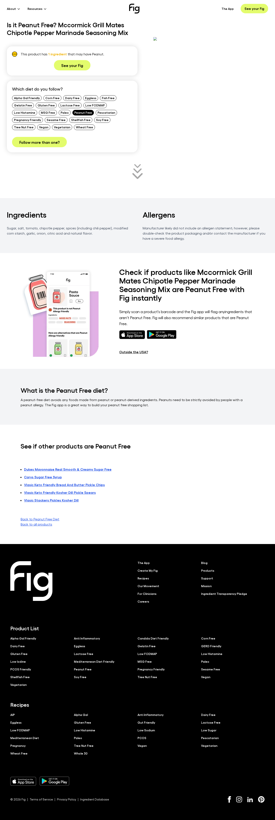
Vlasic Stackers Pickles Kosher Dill (51, 500)
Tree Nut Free (24, 127)
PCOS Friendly (20, 669)
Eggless (90, 98)
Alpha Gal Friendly (27, 98)
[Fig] (134, 8)
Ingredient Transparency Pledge (224, 593)
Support (207, 578)
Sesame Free (56, 119)
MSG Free (48, 112)
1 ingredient (57, 54)
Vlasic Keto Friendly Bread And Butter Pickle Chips (64, 485)
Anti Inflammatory (87, 638)
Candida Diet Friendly (153, 638)
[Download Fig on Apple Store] (23, 781)
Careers (143, 601)
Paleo (65, 112)
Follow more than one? (39, 142)
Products (207, 570)
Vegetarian (62, 127)
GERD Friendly (211, 645)
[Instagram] (239, 799)
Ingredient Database (94, 799)
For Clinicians (147, 593)
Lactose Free (70, 105)
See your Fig (254, 8)
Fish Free (108, 98)
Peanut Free (83, 112)
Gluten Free (46, 105)
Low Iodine (18, 661)
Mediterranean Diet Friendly (94, 661)
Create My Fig (148, 570)
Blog (204, 562)
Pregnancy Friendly (27, 119)
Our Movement (148, 585)
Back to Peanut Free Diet (40, 519)
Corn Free (52, 98)
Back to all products (36, 524)
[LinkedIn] (250, 799)
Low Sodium (146, 730)
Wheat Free (84, 127)
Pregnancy (18, 745)
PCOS (142, 737)
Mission (206, 585)
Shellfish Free (80, 119)
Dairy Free (72, 98)
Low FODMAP (95, 105)
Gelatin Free (23, 105)
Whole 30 (80, 753)
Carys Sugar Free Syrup (43, 477)
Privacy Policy (66, 799)
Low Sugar (208, 730)
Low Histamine (24, 112)
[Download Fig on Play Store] (54, 781)
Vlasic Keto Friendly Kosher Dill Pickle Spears (60, 492)
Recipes (143, 578)
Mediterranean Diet (24, 737)
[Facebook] (229, 799)
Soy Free (102, 119)
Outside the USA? (133, 352)
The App (228, 8)
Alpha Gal (81, 714)
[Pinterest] (261, 799)
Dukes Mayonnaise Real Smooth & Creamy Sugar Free (68, 469)
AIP (12, 714)
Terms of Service (41, 799)
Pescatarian (106, 112)
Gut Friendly (146, 722)
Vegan (43, 127)
